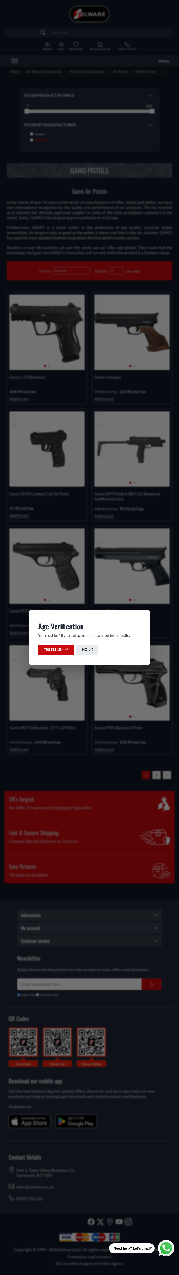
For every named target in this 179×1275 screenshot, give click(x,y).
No (84, 649)
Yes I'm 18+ (53, 649)
